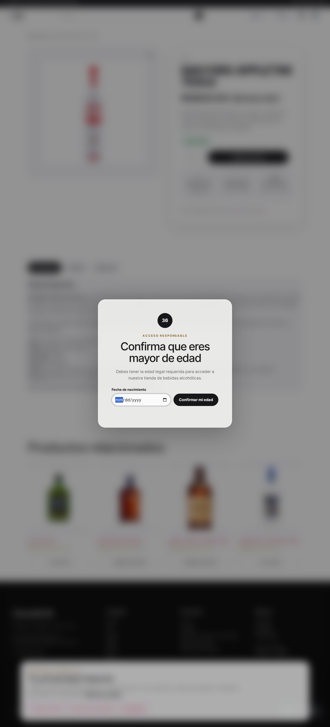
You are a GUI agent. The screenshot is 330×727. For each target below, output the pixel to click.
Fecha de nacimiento (129, 389)
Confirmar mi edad (196, 399)
